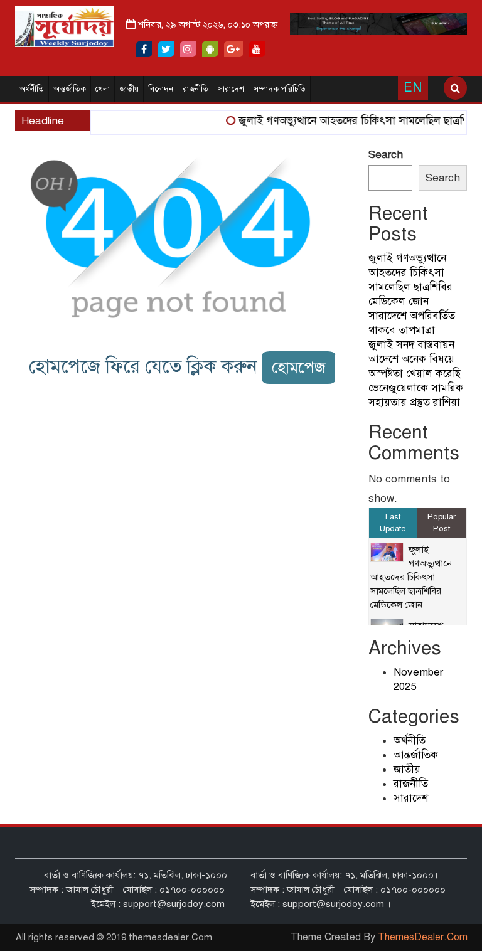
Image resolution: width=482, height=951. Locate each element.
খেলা (102, 89)
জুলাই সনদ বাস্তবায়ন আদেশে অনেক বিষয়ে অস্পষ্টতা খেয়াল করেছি (414, 359)
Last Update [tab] (393, 523)
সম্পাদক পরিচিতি (280, 89)
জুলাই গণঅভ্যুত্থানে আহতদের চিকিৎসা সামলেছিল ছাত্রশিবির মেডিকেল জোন (411, 577)
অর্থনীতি (31, 89)
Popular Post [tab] (441, 523)
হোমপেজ (299, 367)
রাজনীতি (195, 89)
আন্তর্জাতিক (69, 89)
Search (385, 154)
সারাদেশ (231, 89)
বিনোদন (160, 89)
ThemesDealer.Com (423, 937)
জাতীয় (129, 89)
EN (413, 87)
